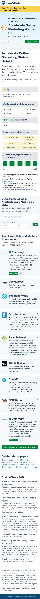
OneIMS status (7, 467)
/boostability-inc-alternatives (12, 293)
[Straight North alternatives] (4, 338)
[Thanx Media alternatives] (4, 363)
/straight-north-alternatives (11, 335)
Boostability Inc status (10, 462)
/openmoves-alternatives (11, 279)
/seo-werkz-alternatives (10, 398)
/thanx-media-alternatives (11, 361)
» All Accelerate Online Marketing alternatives (20, 447)
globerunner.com (7, 181)
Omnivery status (8, 460)
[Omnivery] (4, 253)
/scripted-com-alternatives (11, 312)
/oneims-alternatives (9, 377)
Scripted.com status (28, 462)
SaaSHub (17, 596)
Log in (4, 222)
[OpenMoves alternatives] (4, 282)
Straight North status (9, 464)
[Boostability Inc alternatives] (4, 296)
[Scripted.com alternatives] (4, 315)
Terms (33, 596)
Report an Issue (32, 42)
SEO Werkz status (21, 467)
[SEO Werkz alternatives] (4, 401)
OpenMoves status (23, 460)
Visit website (13, 273)
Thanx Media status (27, 464)
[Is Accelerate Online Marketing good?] (16, 42)
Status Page (8, 596)
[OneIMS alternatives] (4, 380)
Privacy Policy (25, 596)
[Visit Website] (37, 281)
